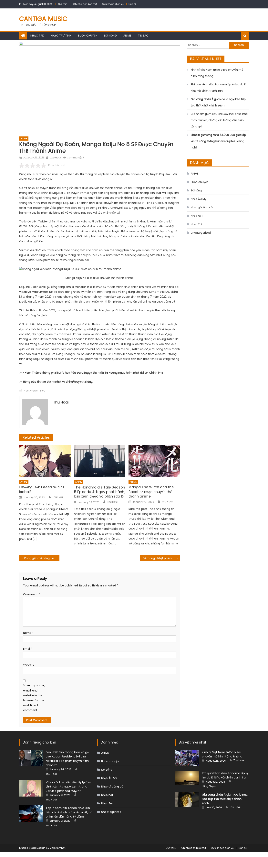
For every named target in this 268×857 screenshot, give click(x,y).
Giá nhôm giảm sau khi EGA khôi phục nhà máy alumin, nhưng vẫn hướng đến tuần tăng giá (219, 120)
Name (28, 633)
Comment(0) (75, 157)
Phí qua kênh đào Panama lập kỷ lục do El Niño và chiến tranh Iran (218, 87)
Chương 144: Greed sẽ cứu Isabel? (41, 489)
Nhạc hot (197, 216)
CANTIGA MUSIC (43, 18)
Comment (31, 594)
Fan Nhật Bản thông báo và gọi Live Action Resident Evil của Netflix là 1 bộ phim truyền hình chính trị (67, 758)
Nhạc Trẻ (37, 35)
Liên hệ (132, 4)
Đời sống (110, 35)
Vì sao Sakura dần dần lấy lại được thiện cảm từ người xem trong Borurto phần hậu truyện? (69, 786)
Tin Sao (143, 35)
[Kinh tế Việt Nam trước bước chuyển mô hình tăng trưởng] (187, 758)
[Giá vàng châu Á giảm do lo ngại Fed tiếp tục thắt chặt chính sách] (187, 799)
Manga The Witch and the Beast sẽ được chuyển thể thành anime (151, 491)
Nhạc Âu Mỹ (198, 199)
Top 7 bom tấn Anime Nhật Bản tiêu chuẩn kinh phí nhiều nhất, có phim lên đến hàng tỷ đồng (69, 812)
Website (28, 665)
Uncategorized (201, 233)
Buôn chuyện (87, 35)
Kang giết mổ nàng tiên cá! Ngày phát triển (41, 558)
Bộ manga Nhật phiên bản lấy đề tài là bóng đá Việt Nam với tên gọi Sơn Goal (161, 558)
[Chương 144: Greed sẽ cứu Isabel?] (45, 461)
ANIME (127, 35)
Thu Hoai (55, 157)
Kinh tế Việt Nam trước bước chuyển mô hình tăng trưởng (217, 73)
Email (28, 649)
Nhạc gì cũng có (202, 207)
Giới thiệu (63, 4)
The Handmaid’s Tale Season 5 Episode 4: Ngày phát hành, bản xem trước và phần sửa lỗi (99, 492)
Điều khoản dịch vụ (113, 4)
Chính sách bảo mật (85, 4)
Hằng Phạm (209, 786)
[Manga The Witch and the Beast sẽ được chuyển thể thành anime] (154, 461)
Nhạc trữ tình (61, 35)
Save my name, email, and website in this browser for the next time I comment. (34, 697)
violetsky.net (57, 848)
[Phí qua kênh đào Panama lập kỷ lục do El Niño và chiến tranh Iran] (187, 778)
